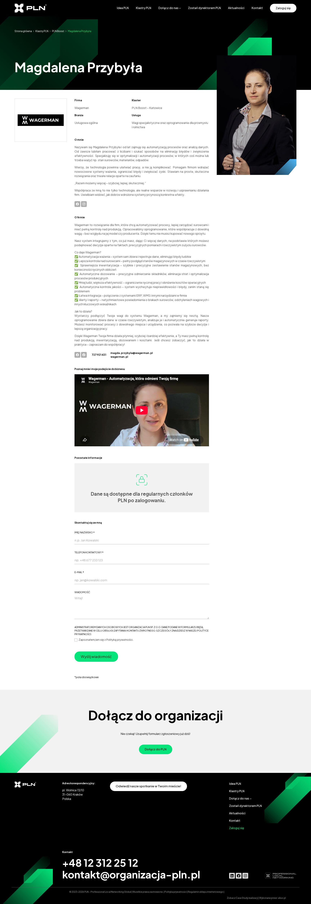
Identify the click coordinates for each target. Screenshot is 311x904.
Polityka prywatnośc (175, 891)
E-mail (79, 572)
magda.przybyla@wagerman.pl (132, 352)
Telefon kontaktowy (89, 552)
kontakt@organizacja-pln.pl (131, 874)
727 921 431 (99, 354)
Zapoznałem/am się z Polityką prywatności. (106, 639)
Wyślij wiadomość (96, 656)
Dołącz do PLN (155, 749)
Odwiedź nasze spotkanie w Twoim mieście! (148, 786)
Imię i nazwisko (85, 532)
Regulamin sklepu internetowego (205, 891)
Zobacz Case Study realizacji (242, 898)
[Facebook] (77, 204)
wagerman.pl (119, 356)
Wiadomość (82, 592)
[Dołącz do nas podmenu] (180, 8)
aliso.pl (282, 898)
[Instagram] (84, 204)
